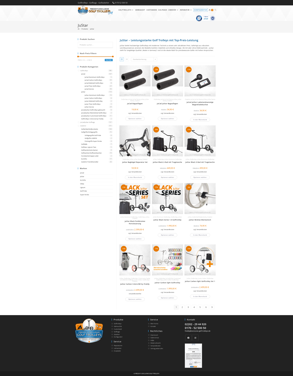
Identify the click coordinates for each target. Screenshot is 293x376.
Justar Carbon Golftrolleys (141, 280)
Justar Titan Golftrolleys (92, 104)
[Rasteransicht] (122, 59)
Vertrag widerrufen (157, 348)
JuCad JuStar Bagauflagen (167, 103)
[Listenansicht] (127, 59)
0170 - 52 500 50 (195, 328)
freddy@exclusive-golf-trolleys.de (197, 331)
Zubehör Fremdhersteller (89, 162)
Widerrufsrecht (156, 343)
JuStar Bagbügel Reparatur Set (135, 162)
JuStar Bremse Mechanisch (200, 220)
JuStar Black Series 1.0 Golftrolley (167, 220)
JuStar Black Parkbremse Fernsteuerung (135, 222)
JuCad (130, 99)
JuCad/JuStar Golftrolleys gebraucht (93, 110)
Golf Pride (83, 191)
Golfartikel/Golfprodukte (199, 217)
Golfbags (117, 332)
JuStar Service (211, 99)
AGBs (152, 340)
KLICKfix (84, 159)
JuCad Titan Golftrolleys (92, 86)
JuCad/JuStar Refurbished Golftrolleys (93, 113)
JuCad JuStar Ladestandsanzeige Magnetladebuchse (200, 103)
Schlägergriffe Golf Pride (93, 135)
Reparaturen (118, 345)
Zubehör (137, 101)
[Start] (78, 29)
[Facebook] (188, 338)
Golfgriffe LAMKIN (91, 138)
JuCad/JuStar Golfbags (126, 280)
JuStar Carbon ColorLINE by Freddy (135, 284)
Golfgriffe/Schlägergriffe (89, 132)
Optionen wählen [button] (135, 119)
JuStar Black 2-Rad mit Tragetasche (167, 162)
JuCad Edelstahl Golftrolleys (94, 83)
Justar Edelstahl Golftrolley (94, 101)
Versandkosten (136, 113)
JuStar (92, 29)
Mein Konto (154, 324)
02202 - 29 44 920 (195, 324)
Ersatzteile (117, 351)
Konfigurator (118, 337)
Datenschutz (155, 338)
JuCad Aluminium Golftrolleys (94, 77)
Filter (108, 60)
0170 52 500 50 (121, 2)
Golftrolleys (124, 99)
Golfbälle (84, 144)
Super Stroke (84, 195)
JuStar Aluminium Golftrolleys (173, 159)
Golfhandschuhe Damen (89, 150)
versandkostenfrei (135, 294)
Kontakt (153, 326)
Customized (118, 329)
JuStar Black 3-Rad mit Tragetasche (200, 162)
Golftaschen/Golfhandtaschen (91, 153)
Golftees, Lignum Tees (88, 147)
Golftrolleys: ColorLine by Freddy (140, 278)
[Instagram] (195, 338)
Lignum (82, 187)
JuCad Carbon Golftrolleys (93, 80)
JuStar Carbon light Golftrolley (167, 283)
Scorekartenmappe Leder (90, 156)
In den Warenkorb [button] (200, 120)
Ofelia (82, 184)
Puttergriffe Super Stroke (93, 141)
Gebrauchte (118, 326)
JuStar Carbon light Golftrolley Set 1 (200, 281)
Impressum (154, 335)
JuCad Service (136, 99)
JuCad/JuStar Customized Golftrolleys (93, 116)
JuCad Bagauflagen (135, 103)
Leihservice (117, 348)
